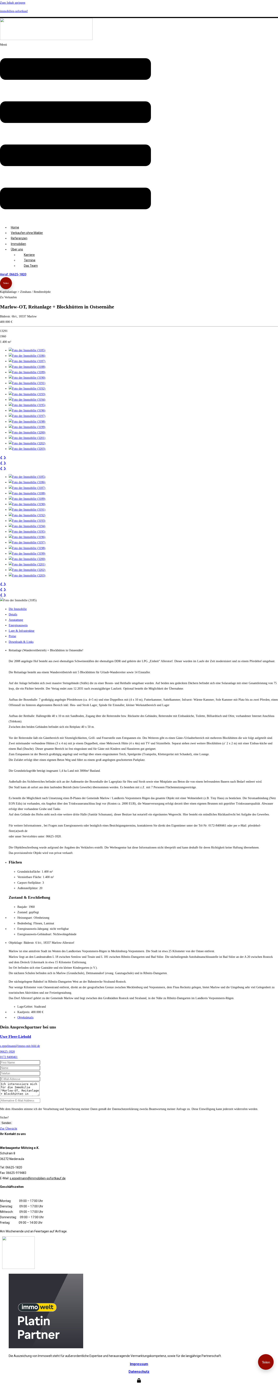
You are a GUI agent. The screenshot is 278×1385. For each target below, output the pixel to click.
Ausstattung (16, 620)
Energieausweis (18, 625)
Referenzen (19, 238)
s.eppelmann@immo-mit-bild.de (20, 1046)
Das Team (31, 265)
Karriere (29, 255)
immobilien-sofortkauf (14, 11)
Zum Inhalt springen (12, 2)
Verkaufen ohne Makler (27, 233)
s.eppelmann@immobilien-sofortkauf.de (38, 1178)
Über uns (17, 249)
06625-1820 (7, 1051)
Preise (12, 636)
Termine (29, 260)
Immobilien (18, 244)
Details (13, 614)
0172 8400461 (9, 1057)
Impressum (139, 1364)
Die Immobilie (18, 609)
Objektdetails (25, 1017)
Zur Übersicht (8, 1128)
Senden (6, 1123)
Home (15, 227)
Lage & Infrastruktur (22, 630)
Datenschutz (139, 1372)
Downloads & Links (21, 641)
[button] (75, 132)
